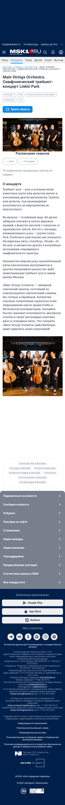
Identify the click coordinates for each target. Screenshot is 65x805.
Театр (28, 60)
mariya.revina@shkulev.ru (21, 694)
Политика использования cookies (32, 728)
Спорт (48, 60)
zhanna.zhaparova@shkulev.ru (21, 705)
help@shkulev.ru (39, 687)
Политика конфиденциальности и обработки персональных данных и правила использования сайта (32, 745)
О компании (11, 530)
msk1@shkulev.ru (47, 677)
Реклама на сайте (15, 521)
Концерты (17, 60)
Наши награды (13, 539)
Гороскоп (50, 473)
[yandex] (54, 636)
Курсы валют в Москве (32, 478)
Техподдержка (13, 556)
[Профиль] (61, 52)
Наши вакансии (13, 547)
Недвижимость (11, 44)
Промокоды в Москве (33, 482)
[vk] (19, 636)
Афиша (18, 67)
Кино (5, 60)
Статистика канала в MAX (20, 573)
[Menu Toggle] (4, 52)
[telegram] (11, 636)
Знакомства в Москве (32, 464)
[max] (37, 636)
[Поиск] (45, 52)
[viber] (45, 636)
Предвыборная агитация (20, 565)
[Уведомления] (53, 52)
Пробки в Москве (45, 468)
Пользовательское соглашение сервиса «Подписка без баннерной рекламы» (32, 738)
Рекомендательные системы (32, 733)
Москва (7, 67)
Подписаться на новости (20, 495)
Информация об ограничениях (32, 723)
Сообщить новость (16, 504)
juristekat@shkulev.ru (36, 684)
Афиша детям (49, 44)
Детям (38, 60)
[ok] (28, 636)
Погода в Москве (20, 468)
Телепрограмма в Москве (24, 473)
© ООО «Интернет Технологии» (32, 783)
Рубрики (9, 513)
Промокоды (31, 44)
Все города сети (14, 582)
